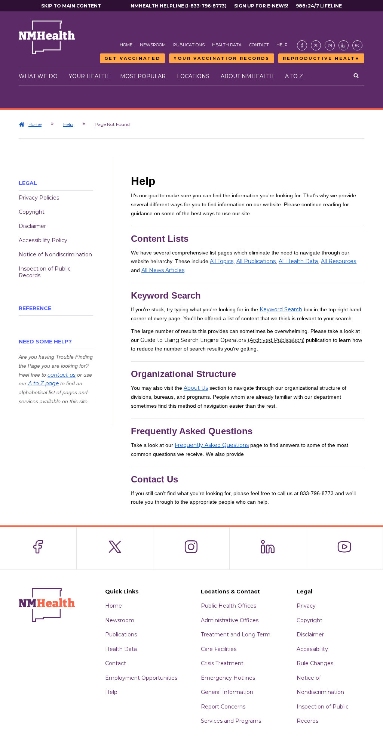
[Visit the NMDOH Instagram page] (330, 45)
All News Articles (162, 270)
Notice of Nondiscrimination (55, 254)
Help (282, 44)
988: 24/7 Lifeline (319, 6)
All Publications (256, 261)
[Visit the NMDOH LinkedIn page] (343, 45)
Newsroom (153, 44)
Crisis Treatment (222, 663)
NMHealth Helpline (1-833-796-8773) (179, 6)
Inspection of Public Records (45, 272)
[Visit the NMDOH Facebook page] (302, 45)
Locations (193, 76)
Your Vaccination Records (222, 58)
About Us (196, 388)
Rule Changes (315, 663)
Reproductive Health (321, 58)
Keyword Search (281, 309)
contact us (62, 374)
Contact (259, 44)
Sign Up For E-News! (261, 6)
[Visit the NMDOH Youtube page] (357, 45)
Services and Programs (231, 720)
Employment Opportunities (141, 678)
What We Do (38, 76)
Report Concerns (223, 706)
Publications (189, 44)
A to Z (294, 76)
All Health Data (298, 261)
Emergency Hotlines (228, 678)
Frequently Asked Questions (212, 445)
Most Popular (143, 76)
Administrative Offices (229, 620)
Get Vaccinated (132, 58)
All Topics (221, 261)
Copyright (32, 212)
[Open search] (356, 76)
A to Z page (43, 383)
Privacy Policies (39, 197)
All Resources (338, 261)
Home (126, 44)
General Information (227, 692)
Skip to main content (71, 6)
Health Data (227, 44)
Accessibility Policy (43, 240)
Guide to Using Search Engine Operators (222, 340)
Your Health (89, 76)
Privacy (306, 605)
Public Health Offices (228, 605)
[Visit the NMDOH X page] (316, 45)
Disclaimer (32, 226)
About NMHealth (247, 76)
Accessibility (312, 649)
